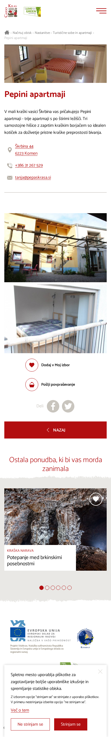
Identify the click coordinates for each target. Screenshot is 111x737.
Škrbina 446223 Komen (26, 150)
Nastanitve (42, 33)
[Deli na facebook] (53, 406)
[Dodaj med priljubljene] (95, 499)
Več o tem (20, 710)
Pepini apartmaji (15, 38)
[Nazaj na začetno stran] (10, 10)
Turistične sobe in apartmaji (72, 33)
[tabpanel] (55, 537)
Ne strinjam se (30, 724)
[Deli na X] (68, 406)
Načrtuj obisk (22, 33)
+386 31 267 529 (29, 165)
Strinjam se (71, 724)
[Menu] (101, 10)
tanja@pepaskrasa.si (33, 177)
